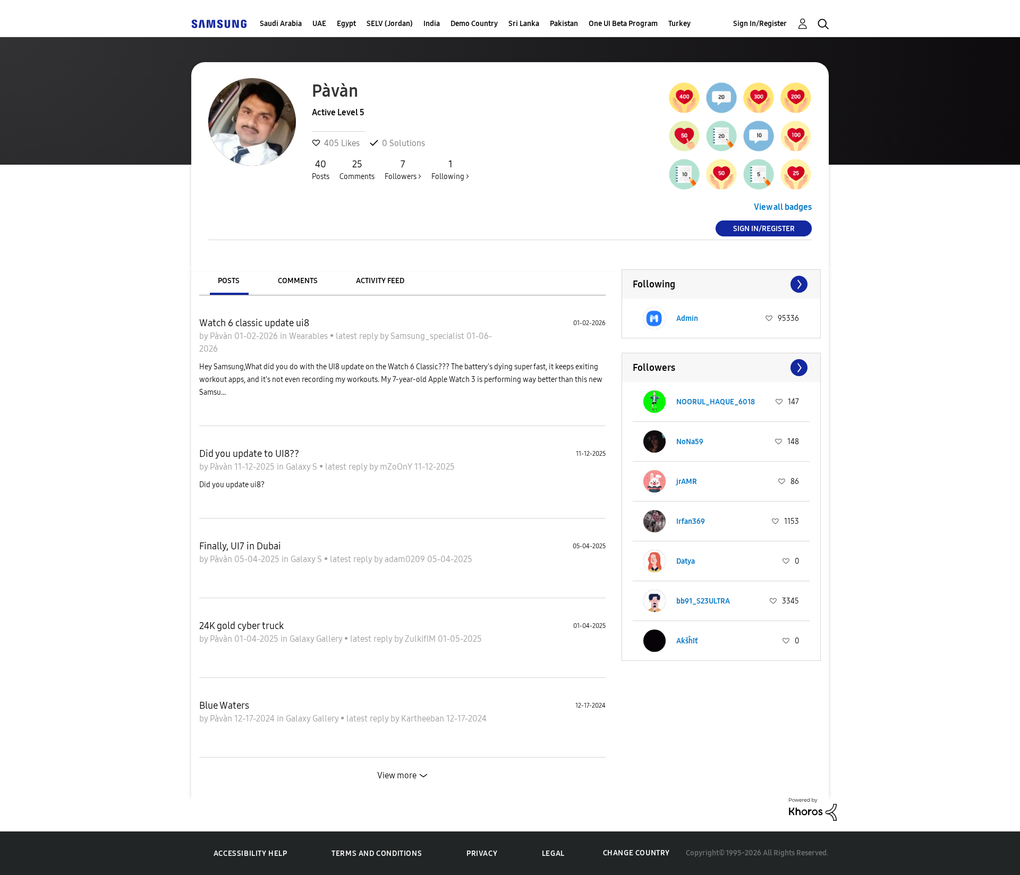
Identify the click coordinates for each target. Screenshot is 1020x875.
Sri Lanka (523, 23)
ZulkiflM (421, 639)
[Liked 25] (796, 174)
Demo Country (474, 23)
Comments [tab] (298, 280)
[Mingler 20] (721, 98)
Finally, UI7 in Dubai (240, 546)
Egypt (346, 23)
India (431, 23)
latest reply (358, 336)
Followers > (403, 169)
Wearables (309, 336)
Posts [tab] (229, 280)
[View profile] (654, 318)
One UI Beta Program (623, 23)
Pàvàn (222, 336)
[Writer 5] (759, 174)
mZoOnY (397, 467)
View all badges (783, 207)
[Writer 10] (684, 174)
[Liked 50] (721, 174)
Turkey (679, 23)
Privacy (481, 853)
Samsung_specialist (428, 336)
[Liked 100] (796, 136)
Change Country (636, 852)
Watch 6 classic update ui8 (254, 323)
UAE (319, 23)
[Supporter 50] (684, 136)
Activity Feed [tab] (380, 280)
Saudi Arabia (281, 23)
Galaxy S (302, 467)
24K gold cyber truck (241, 626)
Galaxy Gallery (317, 639)
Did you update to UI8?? (249, 454)
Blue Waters (224, 705)
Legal (553, 853)
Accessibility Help (250, 853)
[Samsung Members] (218, 24)
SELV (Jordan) (390, 23)
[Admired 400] (684, 98)
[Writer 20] (721, 136)
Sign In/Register (760, 23)
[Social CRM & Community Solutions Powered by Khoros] (813, 808)
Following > (450, 169)
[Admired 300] (759, 98)
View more (396, 775)
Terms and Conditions (377, 853)
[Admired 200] (796, 98)
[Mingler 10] (759, 136)
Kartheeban (423, 718)
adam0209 (406, 559)
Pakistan (564, 23)
